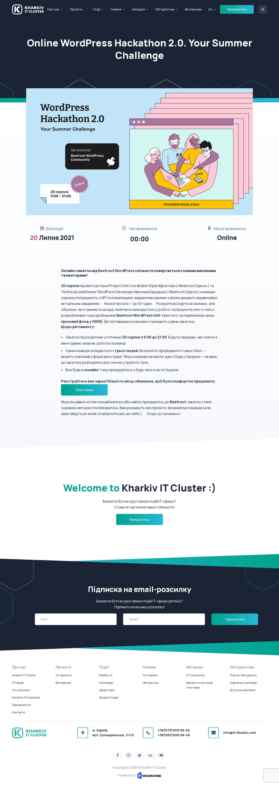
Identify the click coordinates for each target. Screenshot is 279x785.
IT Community (195, 675)
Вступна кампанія (242, 690)
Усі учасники (21, 690)
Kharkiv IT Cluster (24, 675)
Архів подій (106, 690)
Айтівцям (138, 9)
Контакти (18, 712)
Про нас (53, 9)
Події (96, 9)
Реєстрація (84, 390)
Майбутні (105, 675)
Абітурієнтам (165, 9)
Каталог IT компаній (26, 697)
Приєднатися (21, 705)
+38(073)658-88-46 (174, 730)
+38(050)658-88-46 (174, 735)
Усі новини (150, 675)
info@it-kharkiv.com (239, 732)
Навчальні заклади (243, 683)
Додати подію (109, 697)
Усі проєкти (63, 675)
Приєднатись (237, 9)
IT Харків (18, 683)
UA (210, 9)
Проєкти (76, 9)
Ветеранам (193, 9)
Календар (106, 683)
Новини (116, 9)
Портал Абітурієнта (243, 675)
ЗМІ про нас (151, 683)
